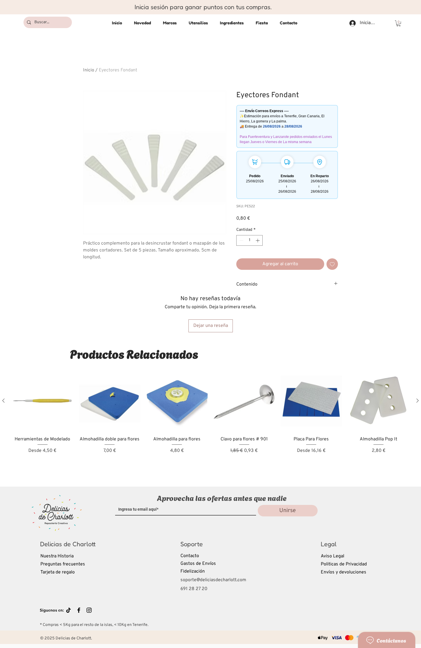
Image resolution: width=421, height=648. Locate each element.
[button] (398, 23)
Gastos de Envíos (198, 564)
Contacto (189, 556)
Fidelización (192, 571)
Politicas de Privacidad (344, 564)
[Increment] (258, 240)
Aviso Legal (332, 556)
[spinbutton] (249, 240)
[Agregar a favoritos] (332, 264)
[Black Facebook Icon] (78, 610)
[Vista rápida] (42, 401)
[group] (210, 423)
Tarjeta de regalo (57, 572)
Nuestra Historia (57, 556)
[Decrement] (240, 240)
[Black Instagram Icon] (89, 610)
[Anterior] (3, 400)
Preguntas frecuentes (62, 564)
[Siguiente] (417, 400)
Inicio (88, 70)
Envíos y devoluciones (343, 572)
